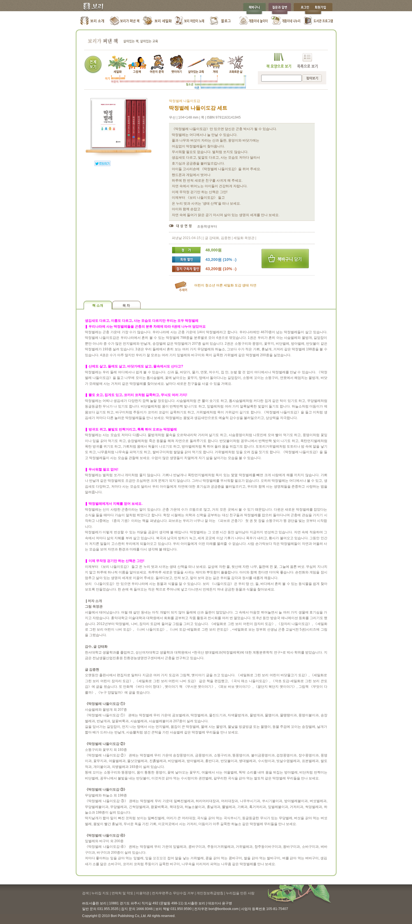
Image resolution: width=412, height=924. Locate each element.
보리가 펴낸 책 (125, 21)
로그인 (303, 9)
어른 (219, 285)
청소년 (210, 285)
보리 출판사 (91, 7)
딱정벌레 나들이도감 (184, 101)
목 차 (126, 305)
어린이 (199, 285)
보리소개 (93, 21)
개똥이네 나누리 (286, 21)
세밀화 (229, 285)
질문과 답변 (280, 9)
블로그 (221, 21)
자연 (253, 285)
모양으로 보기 (278, 60)
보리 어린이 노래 (189, 21)
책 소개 (97, 305)
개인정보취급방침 (209, 893)
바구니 (285, 258)
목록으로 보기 (307, 60)
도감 (238, 285)
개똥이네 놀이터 (254, 21)
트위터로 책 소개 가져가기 (102, 163)
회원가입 (323, 9)
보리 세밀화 (157, 21)
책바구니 (254, 9)
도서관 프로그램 (318, 21)
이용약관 (142, 893)
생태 (245, 285)
